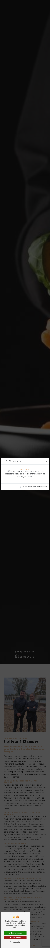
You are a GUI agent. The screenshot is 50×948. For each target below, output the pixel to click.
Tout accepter (16, 933)
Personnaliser (15, 942)
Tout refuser (16, 938)
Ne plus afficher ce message (35, 487)
